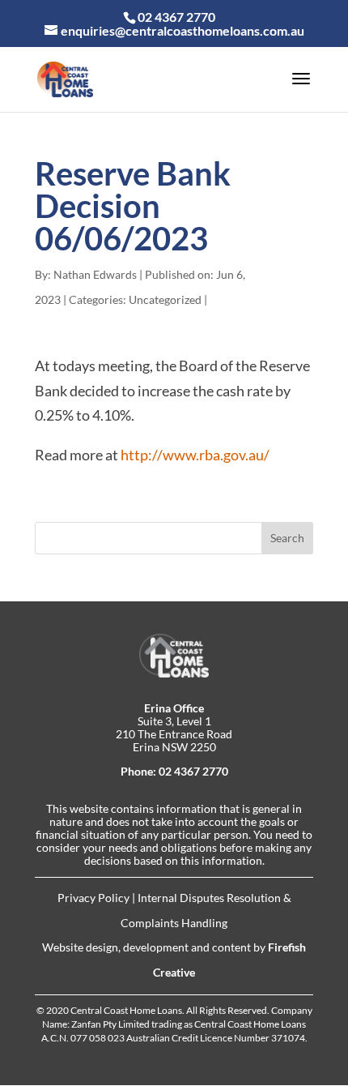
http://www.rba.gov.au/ (195, 455)
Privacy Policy (93, 897)
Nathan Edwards (95, 274)
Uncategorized (165, 299)
